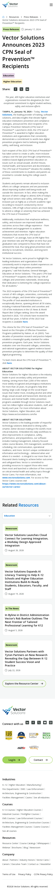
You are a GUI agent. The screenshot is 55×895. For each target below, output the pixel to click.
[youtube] (45, 722)
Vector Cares (43, 860)
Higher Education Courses (29, 809)
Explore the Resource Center (21, 683)
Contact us (33, 864)
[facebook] (15, 89)
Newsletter (45, 864)
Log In (12, 760)
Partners (14, 860)
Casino (29, 797)
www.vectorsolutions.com (16, 477)
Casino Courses (41, 826)
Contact (38, 760)
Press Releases (31, 17)
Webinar (6, 847)
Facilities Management (13, 797)
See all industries (42, 797)
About (5, 860)
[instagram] (51, 722)
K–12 (4, 784)
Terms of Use (8, 874)
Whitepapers (43, 843)
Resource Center (10, 843)
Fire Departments (10, 789)
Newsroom (35, 847)
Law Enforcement (35, 789)
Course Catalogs (28, 843)
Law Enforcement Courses (29, 818)
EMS (23, 789)
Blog (25, 847)
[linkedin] (27, 89)
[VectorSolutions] (13, 4)
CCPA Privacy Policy (43, 874)
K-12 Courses (8, 809)
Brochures (17, 847)
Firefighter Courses (30, 814)
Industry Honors (27, 860)
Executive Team (19, 864)
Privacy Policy (24, 874)
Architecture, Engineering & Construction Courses (25, 822)
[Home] (3, 16)
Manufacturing (34, 784)
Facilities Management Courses (17, 826)
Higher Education (17, 784)
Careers (6, 864)
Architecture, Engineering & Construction (21, 793)
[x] (39, 722)
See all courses (9, 831)
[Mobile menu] (51, 5)
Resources (14, 17)
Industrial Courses (10, 814)
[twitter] (21, 89)
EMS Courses (8, 818)
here (25, 321)
